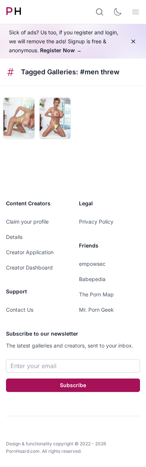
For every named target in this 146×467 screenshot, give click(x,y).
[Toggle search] (99, 11)
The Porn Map (96, 294)
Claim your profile (27, 221)
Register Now (61, 50)
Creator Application (30, 252)
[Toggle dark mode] (117, 11)
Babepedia (92, 279)
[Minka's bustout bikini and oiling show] (55, 118)
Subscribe (73, 385)
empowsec (92, 264)
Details (14, 237)
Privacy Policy (96, 221)
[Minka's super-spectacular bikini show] (18, 118)
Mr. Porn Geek (96, 309)
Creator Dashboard (29, 267)
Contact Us (19, 309)
